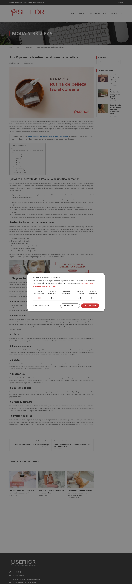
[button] (66, 287)
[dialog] (66, 292)
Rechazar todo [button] (70, 305)
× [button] (101, 275)
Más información (88, 283)
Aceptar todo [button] (90, 305)
